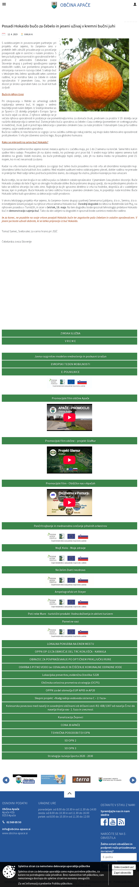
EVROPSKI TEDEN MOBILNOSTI (70, 364)
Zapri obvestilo (122, 872)
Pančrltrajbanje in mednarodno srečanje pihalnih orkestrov (70, 526)
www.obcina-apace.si (15, 833)
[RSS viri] (122, 821)
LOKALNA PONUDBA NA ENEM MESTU (70, 644)
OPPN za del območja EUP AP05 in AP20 (70, 690)
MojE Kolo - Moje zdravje (70, 548)
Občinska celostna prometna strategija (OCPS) (70, 682)
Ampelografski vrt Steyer (70, 591)
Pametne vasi (70, 621)
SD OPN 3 (70, 748)
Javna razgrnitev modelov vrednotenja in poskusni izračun (70, 356)
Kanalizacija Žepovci (70, 717)
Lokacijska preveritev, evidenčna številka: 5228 (70, 675)
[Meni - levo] (4, 4)
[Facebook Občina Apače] (25, 779)
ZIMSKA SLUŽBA (70, 333)
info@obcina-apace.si (16, 829)
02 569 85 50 (14, 822)
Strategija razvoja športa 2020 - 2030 (70, 756)
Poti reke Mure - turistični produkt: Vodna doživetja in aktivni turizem (70, 613)
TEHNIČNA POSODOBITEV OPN (70, 732)
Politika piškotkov (62, 883)
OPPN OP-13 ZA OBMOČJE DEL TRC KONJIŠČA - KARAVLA (70, 651)
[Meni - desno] (135, 4)
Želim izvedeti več (124, 867)
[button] (6, 780)
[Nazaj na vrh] (69, 794)
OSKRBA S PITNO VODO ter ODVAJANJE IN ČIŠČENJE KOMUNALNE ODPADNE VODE (70, 667)
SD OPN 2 (70, 740)
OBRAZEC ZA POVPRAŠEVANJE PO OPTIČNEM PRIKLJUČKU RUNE (70, 659)
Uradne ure (47, 803)
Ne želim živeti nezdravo (70, 570)
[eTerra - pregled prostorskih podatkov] (81, 779)
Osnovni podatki (15, 803)
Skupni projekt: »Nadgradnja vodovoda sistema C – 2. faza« (70, 698)
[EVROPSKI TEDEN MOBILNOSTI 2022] (53, 779)
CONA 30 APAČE (70, 725)
